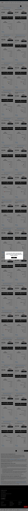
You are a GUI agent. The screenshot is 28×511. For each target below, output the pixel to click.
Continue (14, 257)
